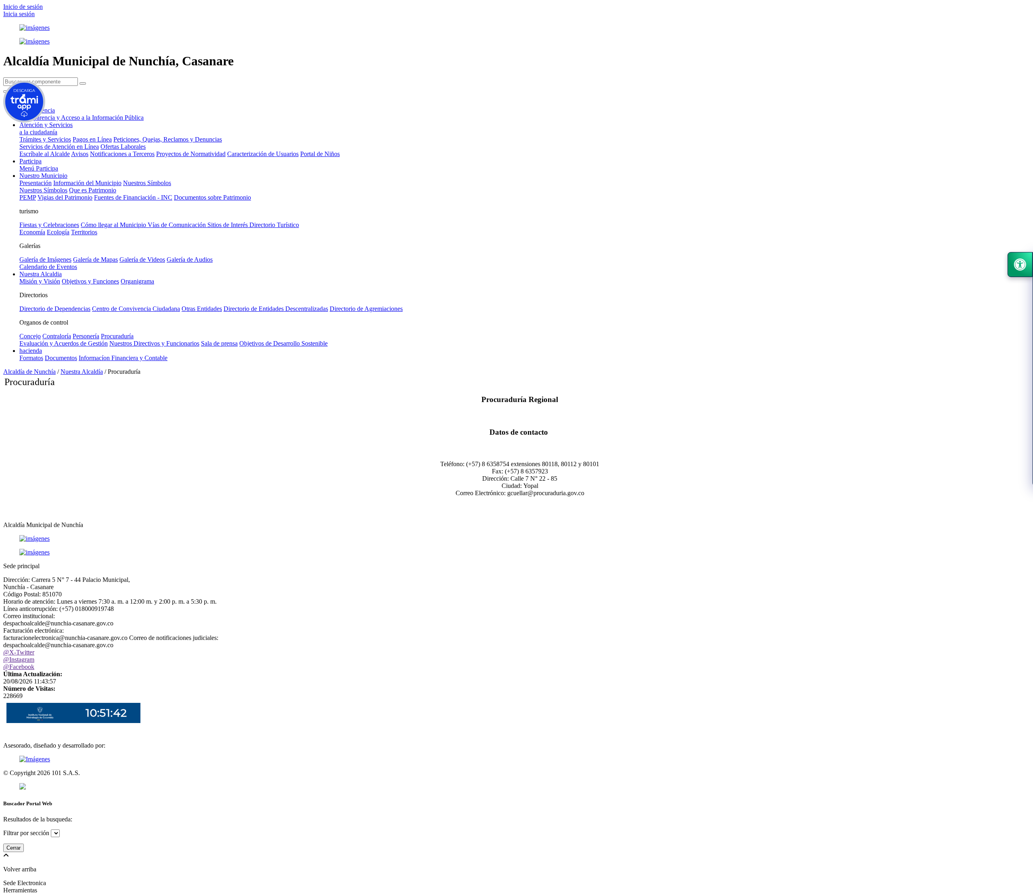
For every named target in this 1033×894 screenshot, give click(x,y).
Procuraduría (117, 336)
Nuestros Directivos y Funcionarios (154, 343)
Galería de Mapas (95, 259)
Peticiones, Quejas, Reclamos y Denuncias (167, 139)
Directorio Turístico (274, 224)
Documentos (61, 357)
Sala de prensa (219, 343)
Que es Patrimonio (92, 190)
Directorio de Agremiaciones (366, 308)
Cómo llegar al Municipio (114, 224)
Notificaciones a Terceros (122, 153)
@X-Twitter (18, 652)
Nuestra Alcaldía (82, 371)
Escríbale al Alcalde (44, 153)
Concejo (30, 336)
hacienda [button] (30, 350)
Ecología (58, 232)
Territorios (84, 232)
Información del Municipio (87, 182)
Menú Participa (38, 168)
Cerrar (13, 848)
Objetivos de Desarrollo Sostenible (283, 343)
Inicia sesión (19, 13)
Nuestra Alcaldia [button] (40, 274)
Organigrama (137, 281)
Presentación (35, 182)
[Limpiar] (82, 83)
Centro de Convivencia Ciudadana (136, 308)
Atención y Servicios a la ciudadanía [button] (46, 128)
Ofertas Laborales (123, 146)
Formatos (31, 357)
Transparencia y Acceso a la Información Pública (81, 117)
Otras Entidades (202, 308)
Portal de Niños (320, 153)
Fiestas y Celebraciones (49, 224)
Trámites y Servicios (45, 139)
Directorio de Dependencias (54, 308)
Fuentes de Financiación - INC (133, 197)
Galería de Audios (190, 259)
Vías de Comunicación (177, 224)
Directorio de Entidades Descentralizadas (276, 308)
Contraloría (56, 336)
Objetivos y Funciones (90, 281)
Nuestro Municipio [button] (43, 175)
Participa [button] (30, 161)
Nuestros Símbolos (147, 182)
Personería (86, 336)
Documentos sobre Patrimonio (212, 197)
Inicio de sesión (23, 6)
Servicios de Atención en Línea (59, 146)
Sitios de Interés (228, 224)
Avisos (79, 153)
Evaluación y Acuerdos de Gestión (63, 343)
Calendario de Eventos (48, 266)
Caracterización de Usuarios (263, 153)
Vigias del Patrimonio (65, 197)
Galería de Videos (142, 259)
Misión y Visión (39, 281)
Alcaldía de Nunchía (29, 371)
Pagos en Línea (92, 139)
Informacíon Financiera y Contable (123, 357)
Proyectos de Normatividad (191, 153)
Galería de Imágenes (45, 259)
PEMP (27, 197)
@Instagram (18, 659)
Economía (32, 232)
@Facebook (18, 666)
